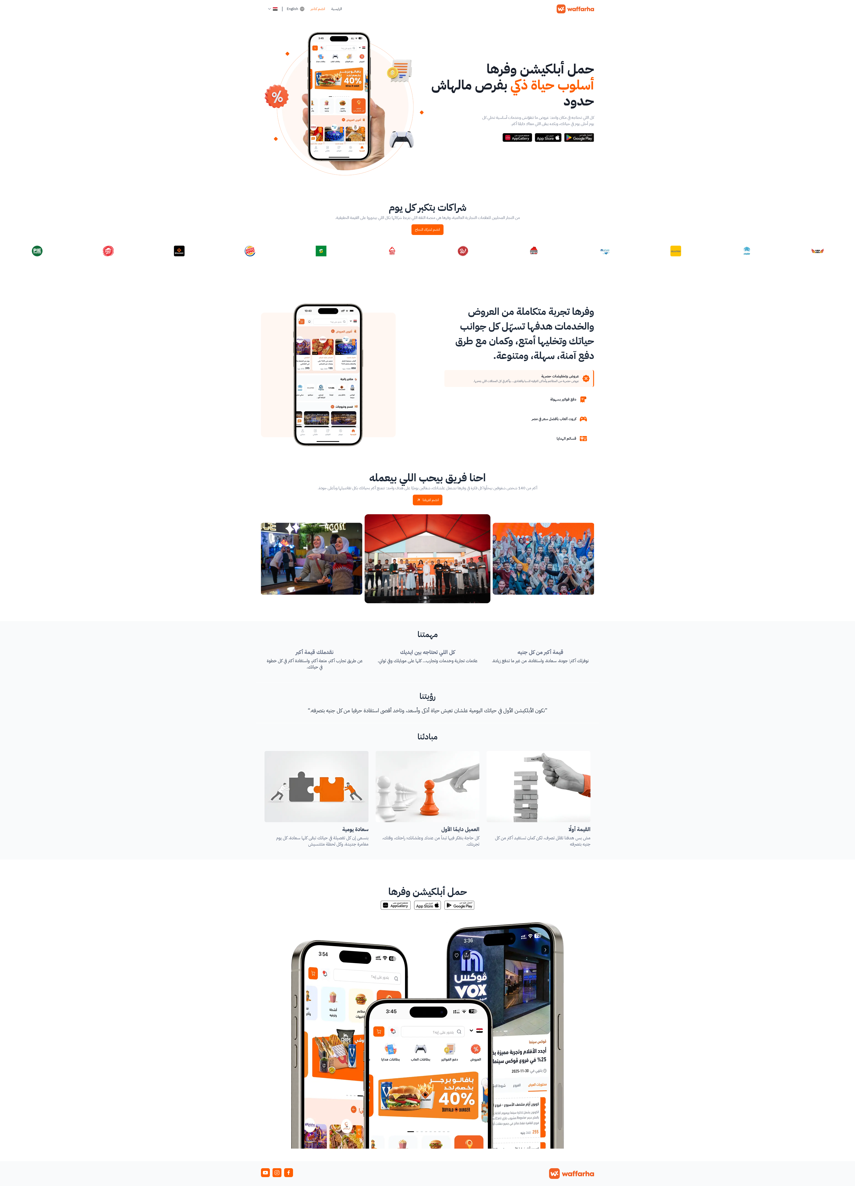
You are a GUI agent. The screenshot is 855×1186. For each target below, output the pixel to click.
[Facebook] (288, 1172)
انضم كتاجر (318, 9)
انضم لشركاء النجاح (427, 229)
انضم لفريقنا (431, 500)
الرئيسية (336, 9)
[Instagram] (277, 1172)
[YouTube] (265, 1172)
